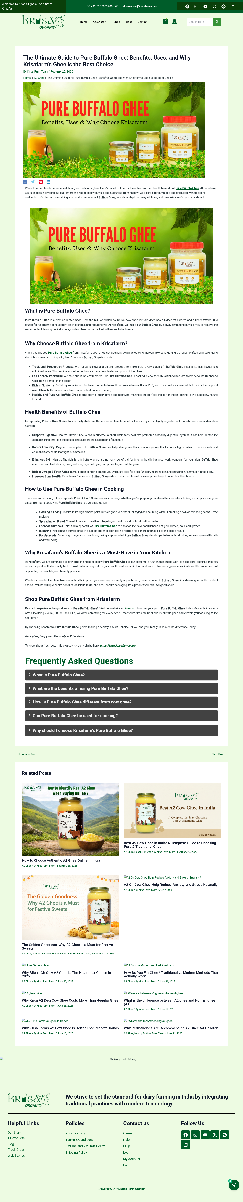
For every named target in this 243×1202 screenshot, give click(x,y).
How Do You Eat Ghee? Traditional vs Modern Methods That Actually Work (171, 974)
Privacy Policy (75, 1133)
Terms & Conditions (79, 1139)
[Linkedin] (48, 182)
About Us (98, 22)
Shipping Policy (76, 1152)
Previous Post (25, 754)
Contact (142, 22)
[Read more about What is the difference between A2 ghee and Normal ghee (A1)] (153, 993)
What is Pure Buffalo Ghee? (59, 674)
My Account (131, 1159)
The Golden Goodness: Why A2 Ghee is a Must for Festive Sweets (67, 946)
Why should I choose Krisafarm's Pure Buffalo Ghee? (83, 730)
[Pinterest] (41, 182)
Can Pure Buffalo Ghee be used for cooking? (75, 715)
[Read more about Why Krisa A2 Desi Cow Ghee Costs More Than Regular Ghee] (32, 993)
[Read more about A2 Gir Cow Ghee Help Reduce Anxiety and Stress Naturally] (162, 877)
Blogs (128, 22)
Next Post (220, 754)
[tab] (121, 675)
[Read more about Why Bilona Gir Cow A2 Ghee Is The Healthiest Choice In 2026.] (35, 965)
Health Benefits (142, 852)
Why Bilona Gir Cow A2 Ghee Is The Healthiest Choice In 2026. (66, 974)
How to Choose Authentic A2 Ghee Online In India (61, 860)
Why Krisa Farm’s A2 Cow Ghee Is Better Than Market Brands (70, 1028)
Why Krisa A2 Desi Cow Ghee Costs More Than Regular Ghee (70, 1000)
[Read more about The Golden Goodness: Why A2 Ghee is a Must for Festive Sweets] (70, 907)
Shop (117, 22)
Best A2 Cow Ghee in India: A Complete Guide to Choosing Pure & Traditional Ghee (170, 845)
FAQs (127, 1146)
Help (126, 1139)
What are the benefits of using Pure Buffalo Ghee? (80, 688)
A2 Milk (37, 954)
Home (84, 22)
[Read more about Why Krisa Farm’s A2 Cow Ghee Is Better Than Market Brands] (45, 1021)
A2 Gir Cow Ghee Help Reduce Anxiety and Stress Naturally (171, 884)
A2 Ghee (26, 866)
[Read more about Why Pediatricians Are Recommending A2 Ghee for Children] (148, 1021)
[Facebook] (25, 182)
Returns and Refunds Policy (85, 1146)
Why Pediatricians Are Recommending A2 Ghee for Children (171, 1028)
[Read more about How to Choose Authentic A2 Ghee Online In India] (70, 819)
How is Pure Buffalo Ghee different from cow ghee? (82, 702)
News (63, 954)
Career (128, 1133)
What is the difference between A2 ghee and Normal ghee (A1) (169, 1002)
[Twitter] (33, 182)
